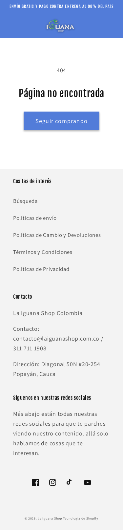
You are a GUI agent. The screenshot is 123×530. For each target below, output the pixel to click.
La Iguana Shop (50, 518)
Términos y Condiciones (42, 252)
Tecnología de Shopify (80, 518)
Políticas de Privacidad (41, 269)
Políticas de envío (35, 217)
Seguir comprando (61, 121)
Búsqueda (25, 200)
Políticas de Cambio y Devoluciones (57, 234)
